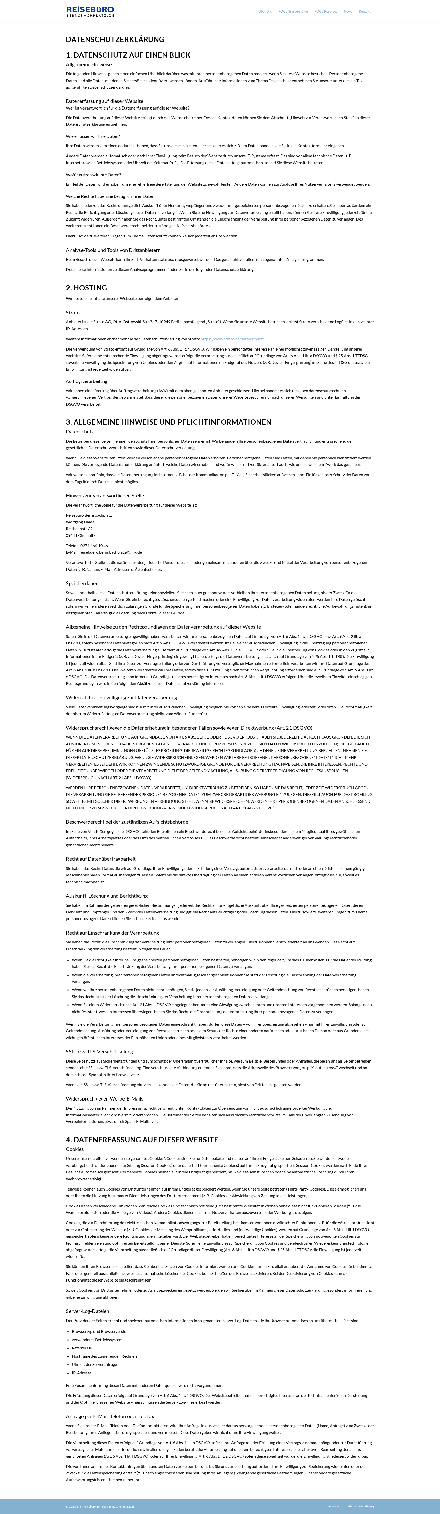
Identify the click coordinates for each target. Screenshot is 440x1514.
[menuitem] (265, 11)
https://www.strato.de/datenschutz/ (232, 338)
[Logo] (90, 11)
